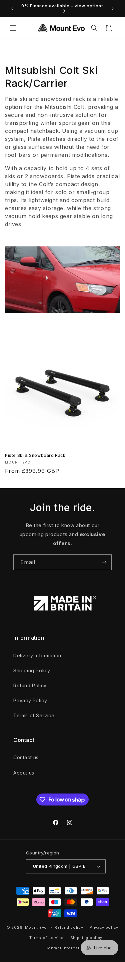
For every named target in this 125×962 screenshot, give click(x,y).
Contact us (26, 757)
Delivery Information (37, 655)
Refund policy (69, 927)
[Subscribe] (104, 562)
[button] (13, 28)
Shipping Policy (31, 670)
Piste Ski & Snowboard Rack (35, 455)
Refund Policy (30, 685)
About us (23, 773)
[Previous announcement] (12, 8)
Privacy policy (104, 927)
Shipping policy (86, 937)
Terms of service (46, 937)
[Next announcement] (112, 8)
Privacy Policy (30, 700)
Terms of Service (34, 715)
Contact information (65, 948)
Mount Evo (36, 927)
